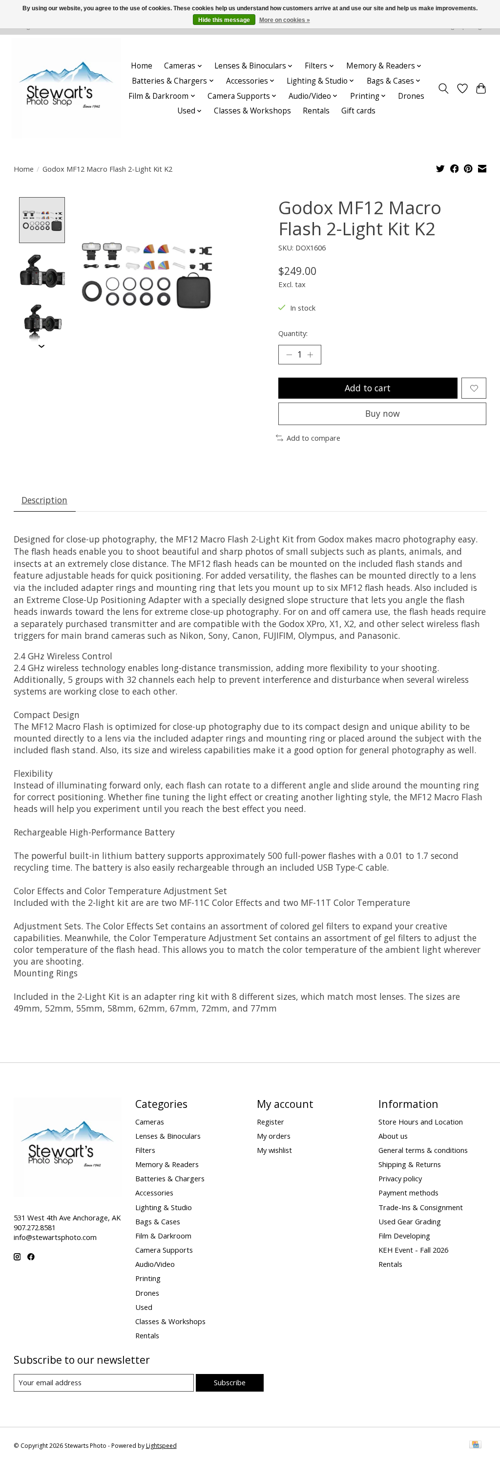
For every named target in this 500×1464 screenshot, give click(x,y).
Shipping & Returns (409, 1164)
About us (393, 1136)
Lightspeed (161, 1445)
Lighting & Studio (163, 1207)
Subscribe (230, 1382)
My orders (274, 1136)
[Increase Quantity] (310, 354)
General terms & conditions (423, 1150)
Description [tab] (44, 500)
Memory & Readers (167, 1164)
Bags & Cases (157, 1221)
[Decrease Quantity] (289, 354)
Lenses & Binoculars (168, 1136)
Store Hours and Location (420, 1121)
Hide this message (224, 20)
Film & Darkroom (163, 1235)
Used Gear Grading (409, 1221)
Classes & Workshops (252, 111)
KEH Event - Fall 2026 (413, 1250)
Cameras (149, 1121)
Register (270, 1121)
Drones (411, 96)
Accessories (154, 1192)
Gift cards (358, 111)
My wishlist (274, 1150)
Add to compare (313, 438)
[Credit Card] (475, 1445)
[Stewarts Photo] (66, 88)
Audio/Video (155, 1264)
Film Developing (404, 1235)
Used (143, 1307)
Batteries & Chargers (170, 1178)
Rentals (316, 111)
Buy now (382, 413)
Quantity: (293, 333)
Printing (148, 1278)
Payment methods (408, 1192)
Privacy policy (400, 1178)
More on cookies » (284, 20)
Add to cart (368, 388)
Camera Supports (164, 1250)
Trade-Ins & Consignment (420, 1207)
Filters (145, 1150)
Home (141, 66)
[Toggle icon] (443, 88)
